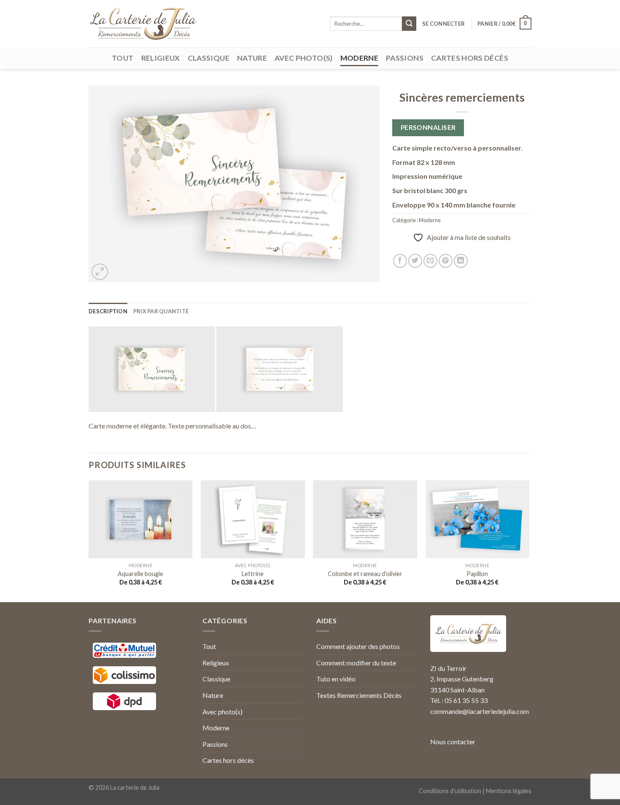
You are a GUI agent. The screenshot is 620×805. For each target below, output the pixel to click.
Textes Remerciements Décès (359, 695)
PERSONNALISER (428, 127)
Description (108, 311)
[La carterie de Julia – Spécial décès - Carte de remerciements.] (143, 23)
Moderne (359, 58)
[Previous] (89, 540)
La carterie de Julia (134, 787)
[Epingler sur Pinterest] (446, 261)
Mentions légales (508, 790)
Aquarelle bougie (140, 573)
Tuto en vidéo (336, 679)
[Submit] (409, 23)
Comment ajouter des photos (358, 646)
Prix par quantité (161, 311)
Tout (122, 58)
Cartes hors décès (469, 58)
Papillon (477, 573)
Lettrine (253, 573)
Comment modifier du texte (356, 663)
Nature (252, 58)
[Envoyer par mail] (430, 261)
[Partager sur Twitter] (415, 261)
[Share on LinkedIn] (461, 261)
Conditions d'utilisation (450, 790)
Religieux (160, 58)
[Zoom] (100, 272)
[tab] (108, 311)
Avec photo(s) (304, 58)
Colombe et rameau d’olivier (365, 573)
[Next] (529, 540)
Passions (404, 58)
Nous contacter (452, 742)
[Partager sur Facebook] (400, 261)
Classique (208, 58)
